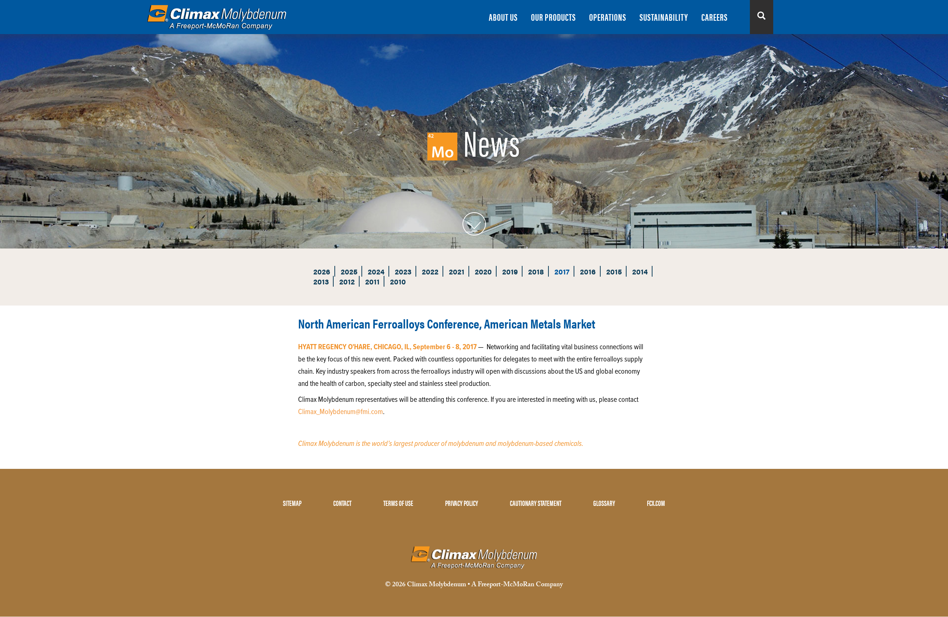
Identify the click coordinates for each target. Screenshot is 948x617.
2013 (321, 281)
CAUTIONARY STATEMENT (535, 502)
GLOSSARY (604, 502)
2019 (510, 271)
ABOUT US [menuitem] (503, 17)
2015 (614, 271)
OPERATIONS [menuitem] (607, 17)
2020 (483, 271)
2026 (321, 271)
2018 (536, 271)
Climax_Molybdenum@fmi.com (340, 412)
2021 (456, 271)
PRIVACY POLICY (461, 502)
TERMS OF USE (398, 502)
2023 (403, 271)
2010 (398, 281)
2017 (562, 271)
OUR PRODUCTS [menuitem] (553, 17)
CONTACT (342, 502)
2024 (376, 271)
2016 (588, 271)
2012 (347, 281)
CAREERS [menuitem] (714, 17)
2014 (640, 271)
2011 (372, 281)
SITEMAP (292, 502)
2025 (349, 271)
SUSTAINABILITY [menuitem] (664, 17)
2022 (430, 271)
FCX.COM (656, 502)
